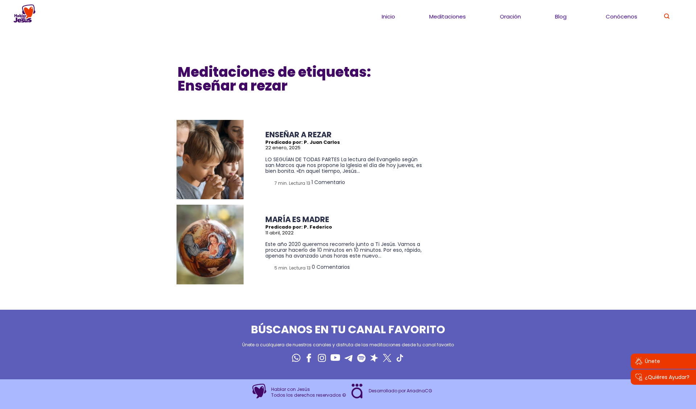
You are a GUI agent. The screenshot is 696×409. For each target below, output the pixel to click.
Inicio (388, 16)
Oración (510, 16)
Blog (561, 16)
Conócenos (621, 16)
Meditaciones (447, 16)
